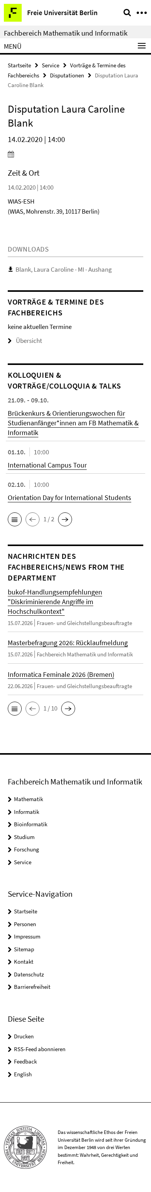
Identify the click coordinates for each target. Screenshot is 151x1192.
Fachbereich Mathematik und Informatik (65, 33)
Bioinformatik (30, 824)
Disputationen (67, 75)
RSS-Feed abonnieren (39, 1049)
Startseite (19, 65)
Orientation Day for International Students (69, 497)
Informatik (26, 811)
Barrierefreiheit (32, 986)
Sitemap (24, 949)
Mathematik (28, 799)
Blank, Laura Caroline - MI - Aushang (63, 269)
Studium (24, 837)
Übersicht (29, 340)
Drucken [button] (24, 1036)
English (23, 1074)
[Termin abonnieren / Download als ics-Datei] (75, 154)
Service (50, 65)
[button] (15, 519)
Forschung (26, 849)
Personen (25, 924)
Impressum (27, 936)
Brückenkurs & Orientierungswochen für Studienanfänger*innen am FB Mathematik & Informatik (73, 423)
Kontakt (23, 961)
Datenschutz (29, 974)
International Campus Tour (47, 465)
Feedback (25, 1061)
